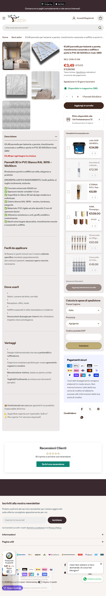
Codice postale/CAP (75, 330)
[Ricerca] (100, 27)
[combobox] (53, 27)
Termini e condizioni (35, 527)
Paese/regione (73, 304)
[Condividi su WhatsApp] (82, 417)
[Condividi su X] (90, 409)
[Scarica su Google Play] (46, 4)
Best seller (17, 37)
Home (5, 37)
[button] (55, 570)
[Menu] (14, 552)
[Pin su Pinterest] (98, 409)
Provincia (70, 317)
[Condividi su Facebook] (82, 409)
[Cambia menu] (4, 18)
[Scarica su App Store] (60, 4)
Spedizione (81, 72)
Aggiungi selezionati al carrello (84, 287)
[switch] (9, 571)
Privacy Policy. (55, 527)
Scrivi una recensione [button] (53, 464)
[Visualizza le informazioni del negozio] (99, 119)
